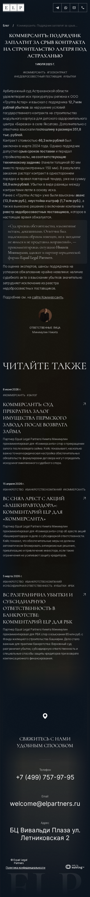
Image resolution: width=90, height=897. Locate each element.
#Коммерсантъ (34, 72)
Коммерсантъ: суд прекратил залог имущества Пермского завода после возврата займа (35, 418)
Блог (6, 25)
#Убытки (69, 76)
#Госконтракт (57, 72)
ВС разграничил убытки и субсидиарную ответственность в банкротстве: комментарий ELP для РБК (38, 608)
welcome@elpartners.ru (45, 803)
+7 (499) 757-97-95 (45, 777)
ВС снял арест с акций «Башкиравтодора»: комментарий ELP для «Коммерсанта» (34, 509)
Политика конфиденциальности (25, 867)
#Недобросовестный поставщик (38, 76)
